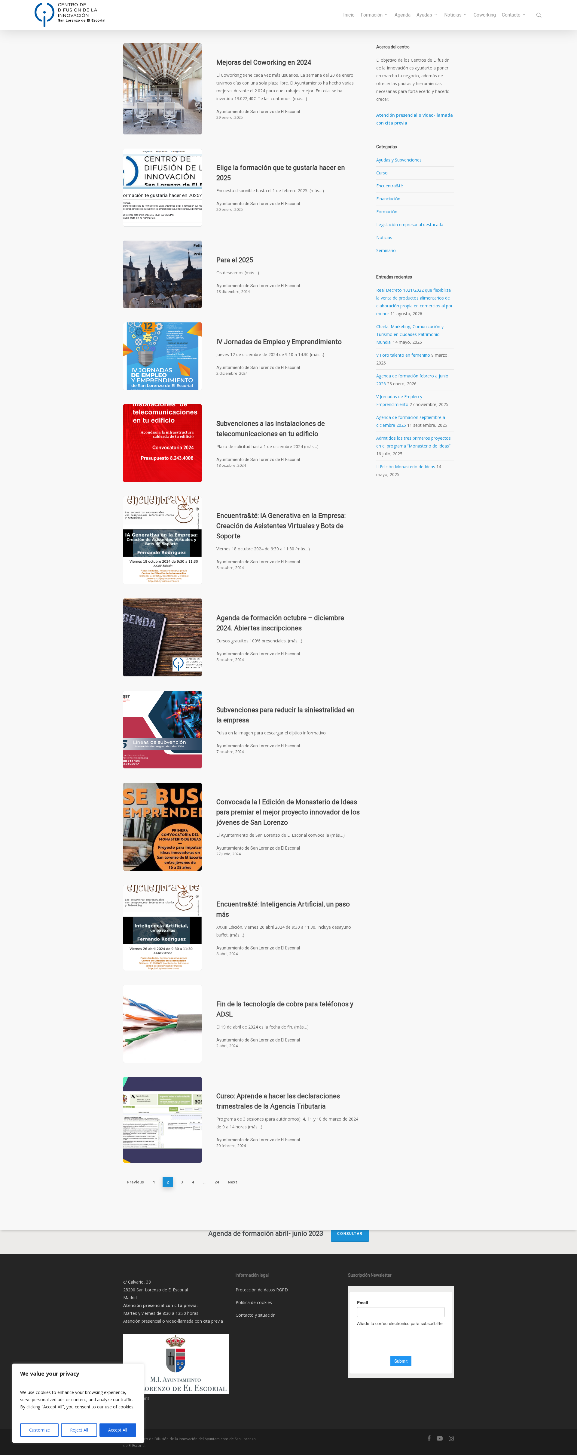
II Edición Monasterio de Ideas (405, 466)
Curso (382, 173)
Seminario (386, 250)
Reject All (79, 1430)
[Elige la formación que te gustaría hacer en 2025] (162, 187)
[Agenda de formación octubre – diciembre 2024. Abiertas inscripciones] (162, 637)
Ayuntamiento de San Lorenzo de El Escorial (258, 111)
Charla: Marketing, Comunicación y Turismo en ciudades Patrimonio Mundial (410, 334)
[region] (78, 1403)
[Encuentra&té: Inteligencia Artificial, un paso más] (162, 928)
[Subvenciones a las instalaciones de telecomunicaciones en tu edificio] (162, 443)
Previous (135, 1182)
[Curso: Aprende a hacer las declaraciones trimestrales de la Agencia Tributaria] (162, 1120)
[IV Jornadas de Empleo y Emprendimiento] (162, 356)
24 (217, 1182)
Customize (39, 1430)
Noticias (384, 237)
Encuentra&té (389, 186)
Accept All (117, 1430)
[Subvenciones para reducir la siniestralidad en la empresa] (162, 730)
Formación (386, 211)
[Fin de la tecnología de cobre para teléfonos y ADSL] (162, 1024)
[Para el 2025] (162, 274)
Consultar (350, 1234)
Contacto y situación (256, 1315)
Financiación (388, 198)
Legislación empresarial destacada (409, 224)
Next (232, 1182)
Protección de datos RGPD (262, 1290)
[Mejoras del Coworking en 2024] (162, 88)
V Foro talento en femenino (403, 355)
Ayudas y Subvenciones (399, 160)
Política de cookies (254, 1302)
